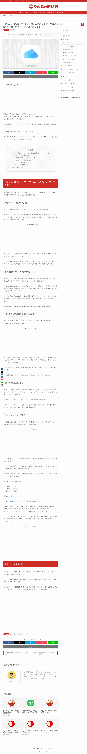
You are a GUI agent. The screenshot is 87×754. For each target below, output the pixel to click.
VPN (65, 76)
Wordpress (67, 80)
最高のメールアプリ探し (70, 90)
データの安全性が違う (21, 162)
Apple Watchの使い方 (70, 56)
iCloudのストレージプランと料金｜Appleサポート (25, 501)
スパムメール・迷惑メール (71, 87)
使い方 (66, 39)
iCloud (13, 634)
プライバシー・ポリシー (47, 748)
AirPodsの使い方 (68, 49)
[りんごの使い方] (43, 6)
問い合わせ (47, 674)
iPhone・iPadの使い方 (70, 46)
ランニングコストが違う (21, 164)
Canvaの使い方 (68, 42)
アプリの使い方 (68, 59)
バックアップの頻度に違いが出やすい (25, 160)
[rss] (83, 1)
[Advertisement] (30, 100)
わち (11, 681)
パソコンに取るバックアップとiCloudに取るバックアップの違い (31, 153)
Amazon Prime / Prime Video (71, 97)
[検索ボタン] (66, 12)
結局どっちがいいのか (18, 167)
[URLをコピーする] (2, 385)
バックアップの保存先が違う (22, 155)
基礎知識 (6, 29)
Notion (65, 94)
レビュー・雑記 (68, 73)
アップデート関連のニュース (72, 69)
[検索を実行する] (82, 24)
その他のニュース (69, 83)
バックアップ (24, 634)
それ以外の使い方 (69, 62)
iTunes (18, 634)
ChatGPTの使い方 (68, 65)
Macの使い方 (68, 52)
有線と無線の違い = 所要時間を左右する (25, 157)
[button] (8, 72)
